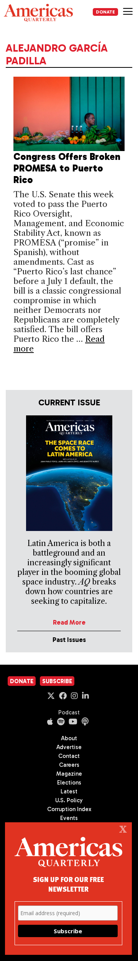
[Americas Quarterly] (38, 12)
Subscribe (57, 681)
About (69, 738)
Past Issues (69, 639)
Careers (69, 764)
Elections (69, 782)
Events (69, 818)
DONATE (105, 12)
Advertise (69, 747)
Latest (69, 791)
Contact (69, 756)
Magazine (69, 773)
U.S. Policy (69, 800)
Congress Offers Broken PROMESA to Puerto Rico (66, 168)
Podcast (69, 712)
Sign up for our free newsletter (68, 884)
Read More (69, 622)
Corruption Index (69, 809)
